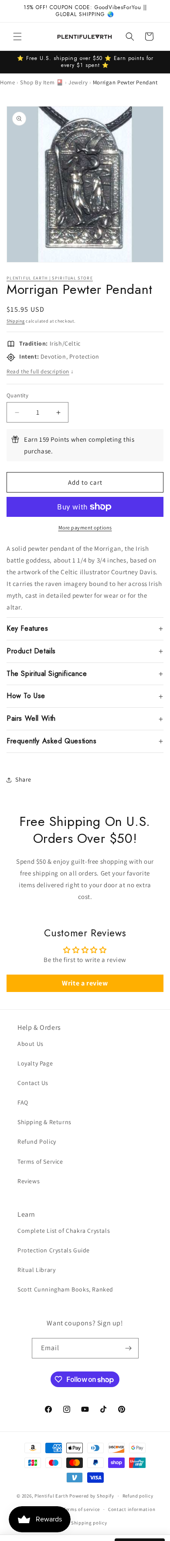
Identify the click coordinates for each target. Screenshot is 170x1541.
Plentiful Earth (51, 1496)
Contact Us (32, 1083)
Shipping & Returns (44, 1122)
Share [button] (23, 779)
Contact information (131, 1509)
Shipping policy (89, 1523)
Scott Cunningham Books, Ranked (65, 1289)
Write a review (85, 983)
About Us (30, 1044)
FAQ (22, 1102)
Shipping (16, 321)
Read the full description (40, 371)
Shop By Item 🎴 (41, 82)
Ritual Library (36, 1270)
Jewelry (78, 82)
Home (7, 82)
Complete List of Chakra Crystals (63, 1231)
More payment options (85, 527)
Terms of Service (40, 1161)
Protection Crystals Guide (53, 1250)
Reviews (28, 1181)
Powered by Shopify (91, 1496)
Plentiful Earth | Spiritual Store (50, 278)
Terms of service (81, 1509)
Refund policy (137, 1496)
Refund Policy (36, 1141)
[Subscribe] (128, 1348)
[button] (17, 36)
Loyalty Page (35, 1063)
